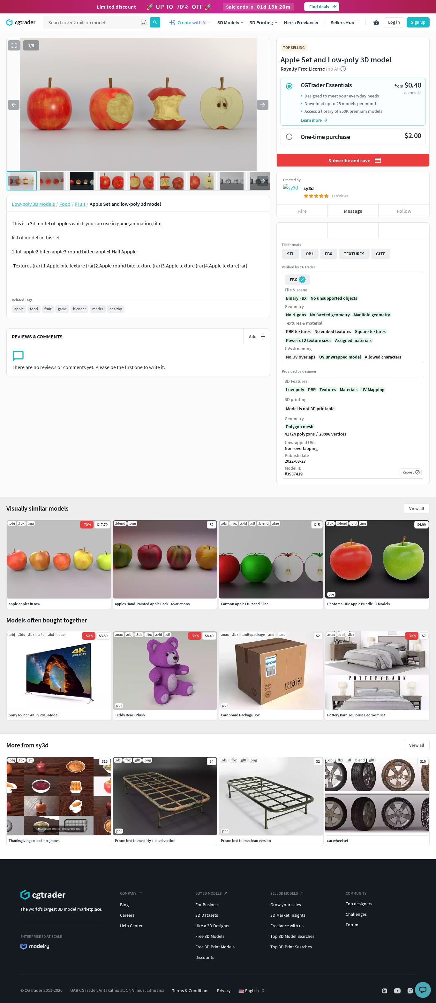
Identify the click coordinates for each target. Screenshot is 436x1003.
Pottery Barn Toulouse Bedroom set (356, 715)
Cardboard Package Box (240, 715)
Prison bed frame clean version (246, 840)
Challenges (356, 914)
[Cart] (376, 22)
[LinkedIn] (385, 990)
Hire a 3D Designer (212, 926)
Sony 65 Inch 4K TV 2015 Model (33, 715)
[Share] (404, 230)
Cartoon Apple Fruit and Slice (244, 603)
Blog (124, 904)
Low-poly (295, 389)
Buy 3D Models (208, 893)
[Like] (302, 230)
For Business (207, 904)
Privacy (224, 990)
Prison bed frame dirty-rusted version (145, 840)
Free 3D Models (209, 936)
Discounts (204, 957)
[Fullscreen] (14, 45)
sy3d (309, 188)
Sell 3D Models (284, 893)
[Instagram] (411, 990)
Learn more (311, 120)
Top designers (359, 904)
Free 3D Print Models (215, 947)
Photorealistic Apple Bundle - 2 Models (358, 603)
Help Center (131, 926)
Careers (127, 915)
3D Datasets (206, 915)
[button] (144, 22)
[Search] (155, 22)
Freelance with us (287, 926)
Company (128, 893)
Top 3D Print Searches (291, 947)
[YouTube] (398, 990)
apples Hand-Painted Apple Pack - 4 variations (152, 603)
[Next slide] (262, 105)
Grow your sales (285, 904)
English (248, 991)
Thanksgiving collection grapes (34, 840)
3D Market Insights (287, 915)
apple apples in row (24, 603)
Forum (352, 925)
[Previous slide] (13, 105)
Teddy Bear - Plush (130, 715)
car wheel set (337, 840)
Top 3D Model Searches (292, 936)
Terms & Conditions (190, 990)
